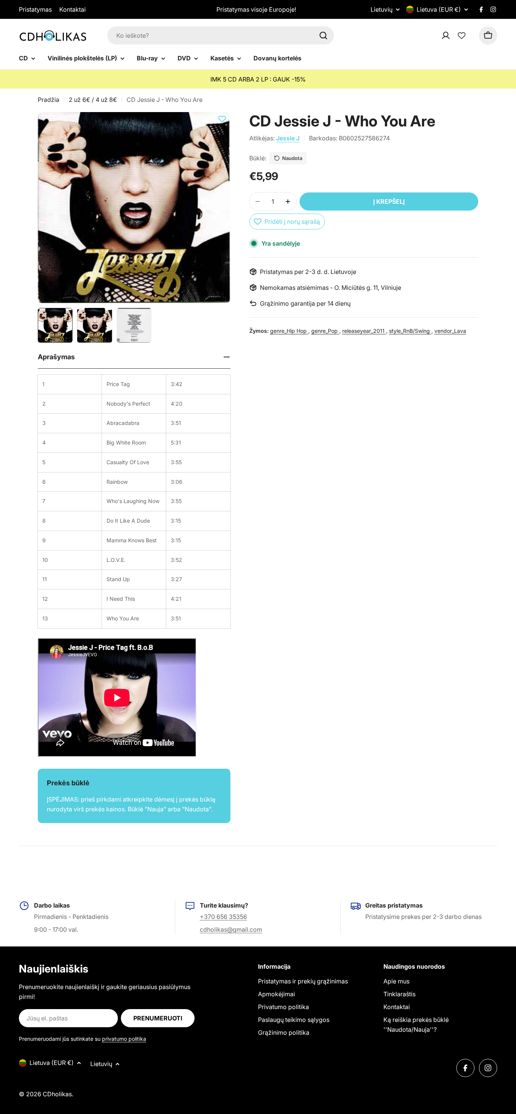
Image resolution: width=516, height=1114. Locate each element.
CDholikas (57, 1094)
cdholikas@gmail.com (231, 929)
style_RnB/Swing (410, 331)
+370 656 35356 (223, 916)
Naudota (292, 158)
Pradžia (48, 99)
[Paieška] (323, 35)
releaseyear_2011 (364, 331)
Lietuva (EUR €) (439, 9)
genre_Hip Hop (289, 331)
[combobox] (220, 35)
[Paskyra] (455, 35)
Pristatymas (35, 9)
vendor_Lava (450, 331)
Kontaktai (72, 9)
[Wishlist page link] (461, 35)
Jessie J (288, 138)
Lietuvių (381, 9)
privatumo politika (124, 1039)
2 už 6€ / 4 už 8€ (93, 99)
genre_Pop (325, 331)
